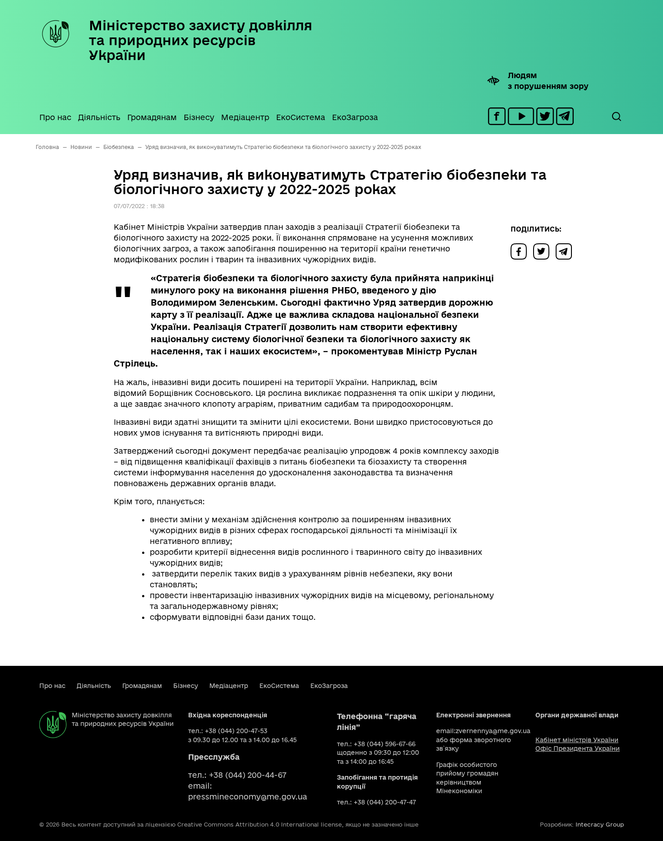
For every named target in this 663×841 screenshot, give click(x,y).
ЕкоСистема (300, 117)
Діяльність (99, 117)
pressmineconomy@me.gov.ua (247, 796)
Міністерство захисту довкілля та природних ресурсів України (200, 40)
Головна (47, 147)
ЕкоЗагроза (355, 117)
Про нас (55, 117)
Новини (81, 147)
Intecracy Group (600, 824)
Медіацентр (245, 117)
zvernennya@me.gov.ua (493, 730)
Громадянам (152, 117)
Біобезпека (118, 147)
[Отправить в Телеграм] (566, 251)
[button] (616, 116)
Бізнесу (199, 117)
